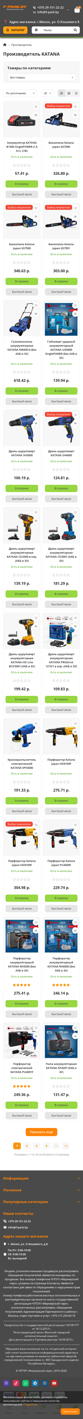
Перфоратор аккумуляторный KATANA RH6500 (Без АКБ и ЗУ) (61, 964)
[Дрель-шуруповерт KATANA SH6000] (61, 429)
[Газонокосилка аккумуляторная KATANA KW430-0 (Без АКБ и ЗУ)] (22, 319)
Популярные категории (25, 1201)
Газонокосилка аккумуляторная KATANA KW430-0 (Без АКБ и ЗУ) (21, 348)
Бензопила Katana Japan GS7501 (61, 246)
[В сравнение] (36, 114)
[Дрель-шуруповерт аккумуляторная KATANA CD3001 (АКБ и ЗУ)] (61, 526)
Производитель (21, 45)
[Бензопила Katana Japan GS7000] (61, 120)
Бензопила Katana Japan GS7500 (21, 246)
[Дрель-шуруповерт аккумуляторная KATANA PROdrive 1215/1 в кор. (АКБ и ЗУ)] (61, 632)
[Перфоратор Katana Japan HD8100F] (22, 839)
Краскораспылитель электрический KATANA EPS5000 (22, 764)
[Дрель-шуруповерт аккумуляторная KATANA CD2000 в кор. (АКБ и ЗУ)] (22, 526)
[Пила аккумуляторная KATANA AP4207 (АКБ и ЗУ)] (61, 1042)
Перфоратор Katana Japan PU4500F (61, 863)
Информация (16, 1178)
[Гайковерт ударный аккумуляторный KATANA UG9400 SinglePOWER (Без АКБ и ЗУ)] (61, 319)
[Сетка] (61, 93)
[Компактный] (76, 93)
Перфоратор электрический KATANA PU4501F (21, 1068)
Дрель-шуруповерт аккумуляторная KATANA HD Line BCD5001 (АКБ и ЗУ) (22, 660)
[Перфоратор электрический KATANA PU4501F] (22, 1042)
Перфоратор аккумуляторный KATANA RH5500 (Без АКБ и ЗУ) (22, 964)
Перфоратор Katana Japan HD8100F (22, 863)
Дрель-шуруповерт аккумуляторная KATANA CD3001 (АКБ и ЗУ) (61, 555)
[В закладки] (36, 106)
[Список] (69, 93)
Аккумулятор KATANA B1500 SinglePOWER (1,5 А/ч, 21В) (21, 147)
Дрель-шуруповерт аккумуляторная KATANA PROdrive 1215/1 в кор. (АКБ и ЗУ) (61, 660)
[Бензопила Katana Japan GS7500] (22, 222)
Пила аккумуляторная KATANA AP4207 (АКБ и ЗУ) (61, 1068)
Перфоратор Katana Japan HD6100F (61, 762)
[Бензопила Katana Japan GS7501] (61, 222)
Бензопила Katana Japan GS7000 (61, 145)
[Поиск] (75, 30)
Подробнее (30, 1404)
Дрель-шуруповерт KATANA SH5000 (22, 453)
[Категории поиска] (36, 30)
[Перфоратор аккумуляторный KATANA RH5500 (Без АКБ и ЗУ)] (22, 936)
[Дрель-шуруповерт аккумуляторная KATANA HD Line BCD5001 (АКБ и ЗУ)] (22, 632)
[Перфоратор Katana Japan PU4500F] (61, 839)
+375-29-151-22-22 (50, 7)
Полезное (12, 1189)
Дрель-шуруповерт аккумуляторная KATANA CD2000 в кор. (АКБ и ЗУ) (22, 555)
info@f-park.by (48, 12)
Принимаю (70, 1411)
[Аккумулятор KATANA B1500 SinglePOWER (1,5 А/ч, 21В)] (22, 120)
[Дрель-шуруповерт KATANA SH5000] (22, 429)
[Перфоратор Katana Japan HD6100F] (61, 737)
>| (66, 1146)
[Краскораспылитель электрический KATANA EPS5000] (22, 737)
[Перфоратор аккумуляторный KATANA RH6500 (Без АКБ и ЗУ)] (61, 936)
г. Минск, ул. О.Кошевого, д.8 (28, 1244)
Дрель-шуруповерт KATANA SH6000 (61, 453)
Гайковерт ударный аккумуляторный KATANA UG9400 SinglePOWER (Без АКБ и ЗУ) (61, 350)
